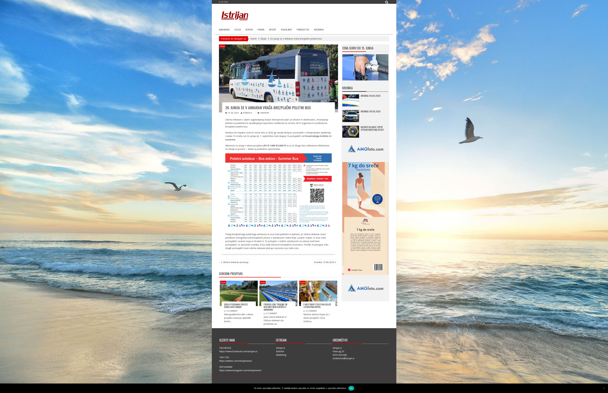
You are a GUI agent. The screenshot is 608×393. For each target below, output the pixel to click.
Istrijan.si (247, 112)
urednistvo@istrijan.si (343, 358)
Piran (261, 29)
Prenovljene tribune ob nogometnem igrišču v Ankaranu (275, 307)
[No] (604, 388)
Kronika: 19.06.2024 (324, 262)
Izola (237, 29)
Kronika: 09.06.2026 (370, 95)
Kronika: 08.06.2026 (370, 111)
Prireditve (303, 29)
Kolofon (280, 351)
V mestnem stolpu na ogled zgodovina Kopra (317, 306)
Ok (351, 388)
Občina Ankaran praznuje (236, 262)
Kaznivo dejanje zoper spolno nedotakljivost (372, 128)
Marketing (281, 354)
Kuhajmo (286, 29)
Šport (272, 29)
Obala (222, 46)
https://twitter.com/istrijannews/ (235, 360)
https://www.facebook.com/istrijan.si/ (238, 351)
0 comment (232, 311)
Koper (249, 29)
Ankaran (224, 29)
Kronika (319, 29)
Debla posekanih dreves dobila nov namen (236, 306)
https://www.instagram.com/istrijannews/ (240, 370)
